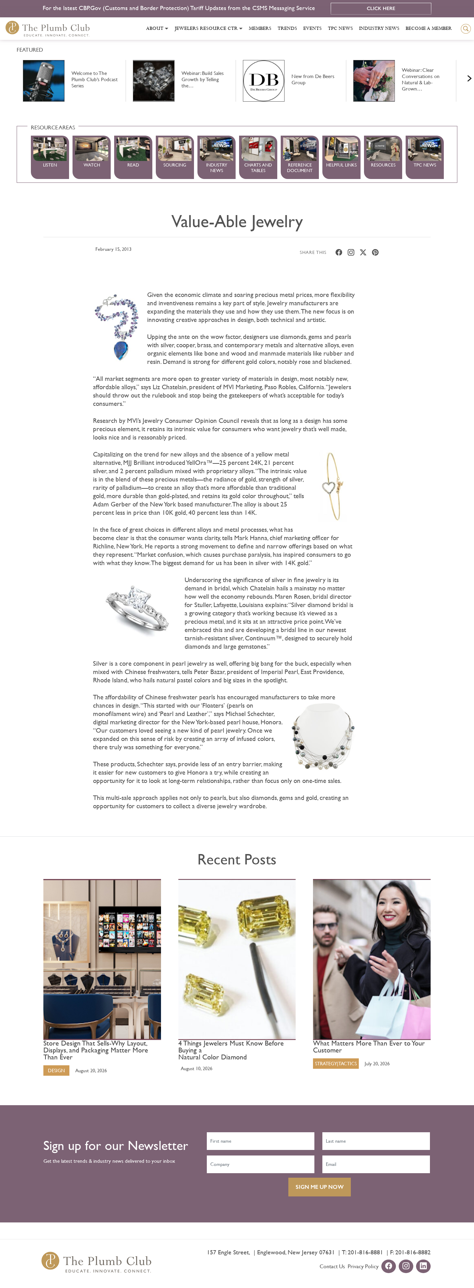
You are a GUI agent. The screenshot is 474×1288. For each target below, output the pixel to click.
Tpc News (340, 28)
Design (56, 1070)
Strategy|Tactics (336, 1063)
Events (312, 28)
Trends (287, 28)
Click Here (381, 8)
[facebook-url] (388, 1266)
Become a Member (429, 28)
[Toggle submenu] (166, 28)
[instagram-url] (406, 1266)
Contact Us (332, 1266)
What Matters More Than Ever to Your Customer (369, 1047)
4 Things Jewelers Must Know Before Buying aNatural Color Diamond (231, 1050)
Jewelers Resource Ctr (206, 28)
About (154, 28)
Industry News (379, 28)
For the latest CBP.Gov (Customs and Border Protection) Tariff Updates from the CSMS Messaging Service (180, 7)
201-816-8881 (365, 1252)
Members (260, 28)
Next (460, 76)
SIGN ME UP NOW (320, 1187)
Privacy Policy (363, 1266)
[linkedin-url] (423, 1266)
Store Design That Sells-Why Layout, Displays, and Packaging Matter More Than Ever (95, 1050)
